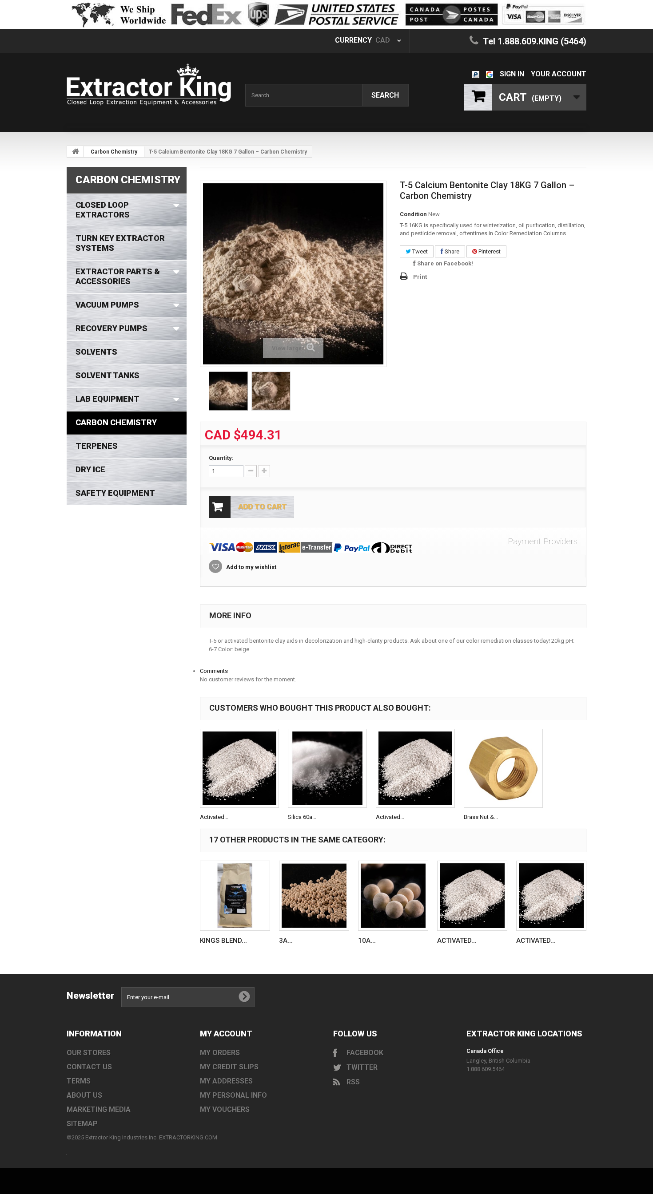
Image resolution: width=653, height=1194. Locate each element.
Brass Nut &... (481, 817)
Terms (79, 1081)
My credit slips (229, 1067)
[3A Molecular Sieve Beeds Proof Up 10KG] (314, 896)
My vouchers (225, 1109)
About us (84, 1095)
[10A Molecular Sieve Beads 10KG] (393, 896)
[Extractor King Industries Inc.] (149, 84)
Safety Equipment (115, 493)
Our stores (89, 1052)
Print (420, 276)
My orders (220, 1052)
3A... (286, 941)
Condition (413, 214)
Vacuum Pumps (107, 304)
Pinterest (489, 251)
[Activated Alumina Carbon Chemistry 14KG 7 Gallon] (415, 768)
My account (226, 1033)
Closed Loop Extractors (103, 209)
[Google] (489, 74)
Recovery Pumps (111, 328)
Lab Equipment (107, 398)
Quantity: (221, 458)
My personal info (233, 1095)
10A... (367, 941)
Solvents (96, 351)
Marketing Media (99, 1109)
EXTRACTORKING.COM (188, 1137)
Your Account (558, 74)
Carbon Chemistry (114, 152)
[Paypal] (475, 74)
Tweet (419, 251)
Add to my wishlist (250, 567)
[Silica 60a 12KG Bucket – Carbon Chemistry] (327, 768)
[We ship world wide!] (326, 14)
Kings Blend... (223, 941)
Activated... (214, 817)
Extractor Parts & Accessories (118, 276)
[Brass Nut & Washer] (503, 768)
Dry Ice (90, 469)
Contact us (89, 1067)
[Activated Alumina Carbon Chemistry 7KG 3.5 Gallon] (239, 768)
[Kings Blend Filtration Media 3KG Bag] (235, 896)
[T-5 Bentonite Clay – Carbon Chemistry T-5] (228, 391)
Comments (214, 671)
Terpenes (97, 446)
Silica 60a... (302, 817)
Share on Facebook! (444, 263)
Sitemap (82, 1123)
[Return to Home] (75, 151)
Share (451, 251)
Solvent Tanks (107, 375)
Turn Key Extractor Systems (120, 243)
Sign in (512, 74)
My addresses (226, 1081)
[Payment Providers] (393, 547)
